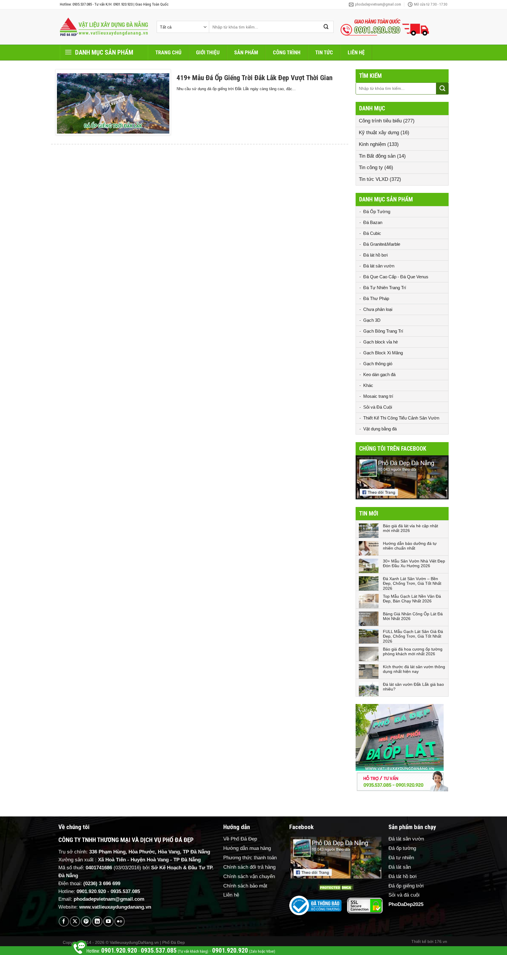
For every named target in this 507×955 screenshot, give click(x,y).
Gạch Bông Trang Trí (383, 331)
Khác (368, 385)
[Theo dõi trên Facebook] (64, 921)
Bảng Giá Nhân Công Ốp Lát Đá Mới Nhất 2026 (413, 616)
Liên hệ (356, 52)
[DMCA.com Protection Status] (336, 888)
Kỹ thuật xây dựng (379, 132)
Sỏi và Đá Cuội (377, 407)
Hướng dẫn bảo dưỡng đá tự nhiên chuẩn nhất (410, 546)
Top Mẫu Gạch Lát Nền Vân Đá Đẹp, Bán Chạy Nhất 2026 (412, 599)
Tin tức (324, 52)
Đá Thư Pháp (376, 298)
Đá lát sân (399, 867)
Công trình (286, 52)
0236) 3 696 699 (102, 883)
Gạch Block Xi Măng (383, 352)
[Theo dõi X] (75, 921)
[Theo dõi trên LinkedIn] (97, 921)
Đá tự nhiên (401, 857)
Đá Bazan (372, 222)
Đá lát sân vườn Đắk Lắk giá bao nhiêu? (413, 687)
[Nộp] (326, 27)
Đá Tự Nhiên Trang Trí (384, 287)
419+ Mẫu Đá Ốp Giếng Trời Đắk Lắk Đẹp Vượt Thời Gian (254, 78)
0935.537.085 (125, 891)
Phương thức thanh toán (250, 857)
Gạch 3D (372, 320)
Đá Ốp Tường (376, 211)
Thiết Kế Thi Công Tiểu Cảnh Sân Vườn (401, 417)
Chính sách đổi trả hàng (249, 867)
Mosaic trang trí (378, 396)
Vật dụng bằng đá (380, 428)
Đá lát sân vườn (378, 265)
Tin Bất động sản (377, 156)
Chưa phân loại (377, 309)
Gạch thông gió (377, 363)
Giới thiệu (207, 52)
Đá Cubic (372, 233)
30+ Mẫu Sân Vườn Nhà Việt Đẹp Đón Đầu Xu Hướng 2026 (414, 563)
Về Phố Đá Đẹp (240, 839)
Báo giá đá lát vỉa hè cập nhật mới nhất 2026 (410, 528)
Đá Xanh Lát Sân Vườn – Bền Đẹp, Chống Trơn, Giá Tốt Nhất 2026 (412, 583)
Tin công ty (371, 167)
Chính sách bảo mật (245, 886)
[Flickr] (119, 921)
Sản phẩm (246, 52)
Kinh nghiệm (372, 144)
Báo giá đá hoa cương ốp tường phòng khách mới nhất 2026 (412, 651)
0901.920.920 (91, 891)
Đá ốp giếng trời (406, 886)
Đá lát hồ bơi (375, 254)
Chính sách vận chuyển (249, 876)
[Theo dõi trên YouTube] (108, 921)
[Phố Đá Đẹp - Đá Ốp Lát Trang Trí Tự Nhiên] (104, 27)
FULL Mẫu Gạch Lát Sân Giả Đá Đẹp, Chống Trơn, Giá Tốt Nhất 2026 (413, 636)
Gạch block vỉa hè (380, 341)
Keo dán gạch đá (379, 374)
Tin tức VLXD (373, 179)
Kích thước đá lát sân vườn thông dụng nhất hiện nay (414, 669)
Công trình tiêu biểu (380, 121)
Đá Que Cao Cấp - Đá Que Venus (395, 276)
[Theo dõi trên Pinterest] (86, 921)
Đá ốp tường (402, 848)
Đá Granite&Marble (381, 244)
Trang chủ (168, 52)
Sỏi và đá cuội (404, 895)
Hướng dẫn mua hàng (247, 848)
